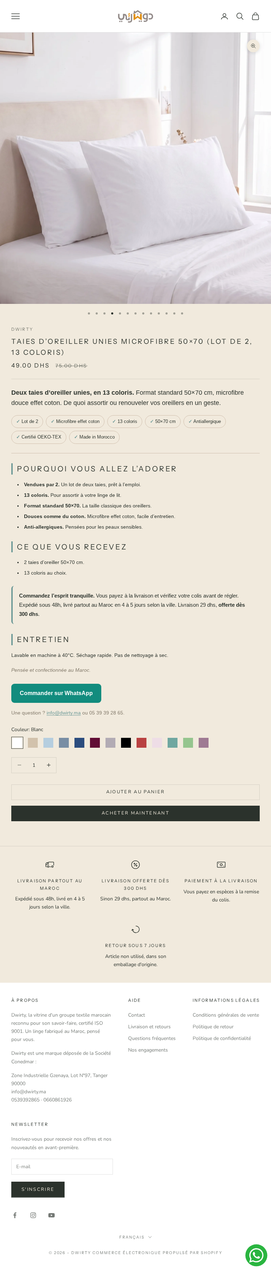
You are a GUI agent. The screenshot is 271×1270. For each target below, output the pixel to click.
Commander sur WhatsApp (56, 693)
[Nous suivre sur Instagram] (33, 1215)
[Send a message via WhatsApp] (256, 1255)
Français (132, 1237)
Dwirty (22, 329)
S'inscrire (38, 1189)
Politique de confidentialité (222, 1038)
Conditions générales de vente (226, 1015)
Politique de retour (213, 1026)
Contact (136, 1015)
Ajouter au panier (135, 792)
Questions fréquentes (152, 1038)
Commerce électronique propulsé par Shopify (157, 1252)
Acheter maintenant (135, 813)
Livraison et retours (149, 1026)
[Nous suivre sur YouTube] (51, 1215)
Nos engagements (148, 1050)
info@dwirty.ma (64, 713)
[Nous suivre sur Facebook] (14, 1215)
